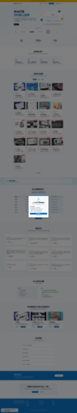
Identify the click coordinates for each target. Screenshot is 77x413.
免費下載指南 (38, 213)
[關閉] (47, 197)
